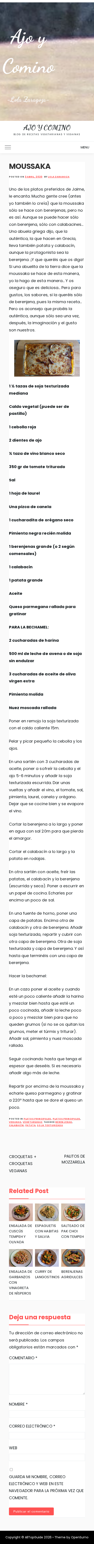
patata (30, 1125)
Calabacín (16, 1125)
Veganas (15, 1122)
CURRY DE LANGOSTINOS (47, 1274)
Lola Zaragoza (58, 176)
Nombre (18, 1404)
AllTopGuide (34, 1537)
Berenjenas (63, 1122)
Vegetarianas (33, 1122)
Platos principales (37, 1118)
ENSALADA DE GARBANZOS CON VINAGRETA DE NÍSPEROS (20, 1282)
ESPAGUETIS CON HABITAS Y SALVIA (46, 1231)
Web (13, 1448)
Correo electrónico (32, 1426)
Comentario (23, 1358)
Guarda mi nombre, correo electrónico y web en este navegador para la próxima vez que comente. (46, 1487)
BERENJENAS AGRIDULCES (72, 1274)
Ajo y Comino (46, 127)
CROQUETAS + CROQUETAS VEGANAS (23, 1163)
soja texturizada (50, 1125)
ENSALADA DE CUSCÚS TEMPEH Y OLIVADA (20, 1234)
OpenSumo (80, 1537)
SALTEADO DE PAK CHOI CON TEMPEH (73, 1231)
